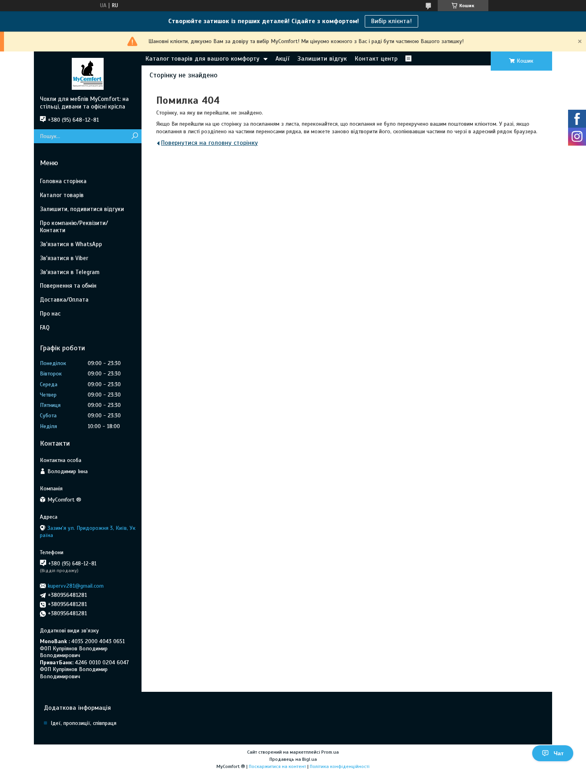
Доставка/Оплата (64, 299)
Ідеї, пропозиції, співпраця (83, 723)
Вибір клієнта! (391, 21)
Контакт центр (376, 59)
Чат (559, 753)
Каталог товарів (62, 195)
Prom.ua (330, 752)
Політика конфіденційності (340, 766)
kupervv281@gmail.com (76, 585)
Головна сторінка (63, 181)
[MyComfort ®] (88, 73)
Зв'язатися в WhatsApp (71, 244)
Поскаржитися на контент (277, 766)
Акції (282, 59)
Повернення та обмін (68, 285)
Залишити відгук (322, 59)
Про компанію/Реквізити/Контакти (74, 226)
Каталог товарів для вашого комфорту (203, 59)
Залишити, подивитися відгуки (82, 209)
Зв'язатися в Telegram (70, 272)
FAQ (44, 327)
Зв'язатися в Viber (64, 258)
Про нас (50, 313)
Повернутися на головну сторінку (209, 143)
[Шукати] (135, 136)
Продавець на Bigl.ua (293, 759)
